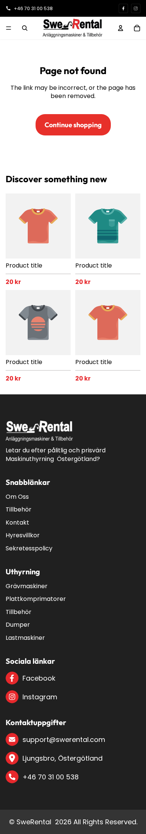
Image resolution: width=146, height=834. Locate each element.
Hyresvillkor (23, 535)
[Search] (24, 28)
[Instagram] (135, 8)
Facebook (38, 678)
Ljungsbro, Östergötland (62, 758)
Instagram (39, 697)
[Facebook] (123, 8)
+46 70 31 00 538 (50, 777)
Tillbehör (18, 509)
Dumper (18, 624)
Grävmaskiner (27, 586)
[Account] (120, 28)
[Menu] (8, 28)
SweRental (33, 822)
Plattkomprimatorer (36, 599)
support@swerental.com (63, 739)
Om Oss (17, 496)
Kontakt (17, 522)
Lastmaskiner (25, 637)
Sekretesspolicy (29, 548)
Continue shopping (73, 124)
